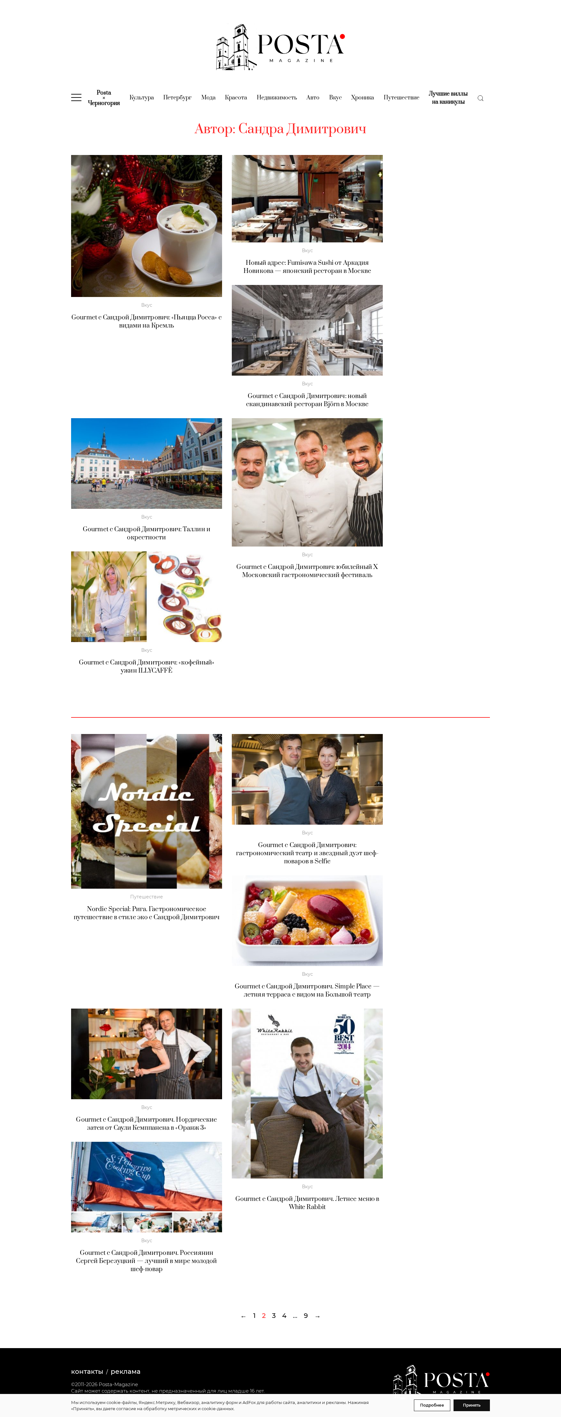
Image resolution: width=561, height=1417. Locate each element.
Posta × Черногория (104, 98)
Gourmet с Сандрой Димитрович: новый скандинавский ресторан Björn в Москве (307, 400)
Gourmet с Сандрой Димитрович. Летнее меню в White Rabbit (307, 1203)
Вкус (335, 97)
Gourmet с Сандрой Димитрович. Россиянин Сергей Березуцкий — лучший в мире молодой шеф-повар (146, 1261)
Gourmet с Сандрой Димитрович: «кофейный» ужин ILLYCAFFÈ (147, 667)
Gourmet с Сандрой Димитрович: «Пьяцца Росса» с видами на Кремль (146, 322)
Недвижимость (277, 97)
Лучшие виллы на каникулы (448, 98)
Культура (142, 97)
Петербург (177, 97)
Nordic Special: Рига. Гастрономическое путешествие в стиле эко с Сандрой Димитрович (146, 913)
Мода (208, 97)
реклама (126, 1371)
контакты (87, 1371)
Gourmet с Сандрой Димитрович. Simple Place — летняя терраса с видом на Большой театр (307, 991)
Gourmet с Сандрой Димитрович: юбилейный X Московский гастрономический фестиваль (307, 571)
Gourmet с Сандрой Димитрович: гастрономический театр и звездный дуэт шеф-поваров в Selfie (307, 853)
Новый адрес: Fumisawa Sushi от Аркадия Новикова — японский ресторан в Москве (307, 267)
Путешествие (401, 97)
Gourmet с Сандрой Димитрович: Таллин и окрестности (146, 533)
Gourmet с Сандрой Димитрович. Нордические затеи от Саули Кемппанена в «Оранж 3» (146, 1124)
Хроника (362, 97)
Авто (312, 97)
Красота (236, 97)
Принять (471, 1405)
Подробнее (432, 1405)
